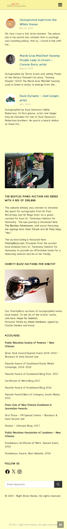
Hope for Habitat (27, 318)
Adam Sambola (37, 321)
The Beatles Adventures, (19, 225)
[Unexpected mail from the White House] (10, 23)
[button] (58, 484)
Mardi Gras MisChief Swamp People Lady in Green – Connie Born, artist (40, 60)
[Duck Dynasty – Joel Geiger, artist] (10, 99)
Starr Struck (32, 229)
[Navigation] (60, 5)
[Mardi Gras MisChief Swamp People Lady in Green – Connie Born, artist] (10, 59)
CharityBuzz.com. (15, 243)
